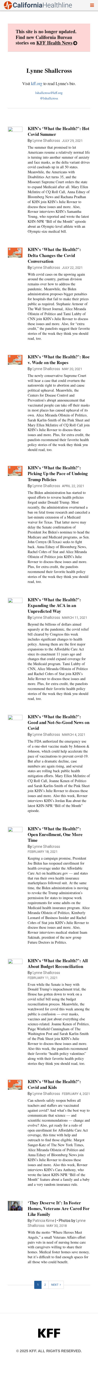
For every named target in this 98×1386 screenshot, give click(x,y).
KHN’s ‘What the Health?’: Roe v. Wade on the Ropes (59, 359)
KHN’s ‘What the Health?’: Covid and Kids (54, 1084)
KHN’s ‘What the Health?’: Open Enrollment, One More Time (55, 834)
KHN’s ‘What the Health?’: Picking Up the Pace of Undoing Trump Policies (58, 473)
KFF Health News (54, 42)
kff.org (36, 83)
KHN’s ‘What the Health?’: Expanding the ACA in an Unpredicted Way (54, 605)
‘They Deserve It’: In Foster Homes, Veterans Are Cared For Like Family (59, 1208)
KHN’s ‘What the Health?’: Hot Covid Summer (58, 131)
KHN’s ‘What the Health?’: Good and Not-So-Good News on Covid (58, 722)
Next (55, 1285)
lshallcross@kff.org (49, 92)
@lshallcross (49, 98)
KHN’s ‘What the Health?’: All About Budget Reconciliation (58, 963)
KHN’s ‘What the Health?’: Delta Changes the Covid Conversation (54, 255)
